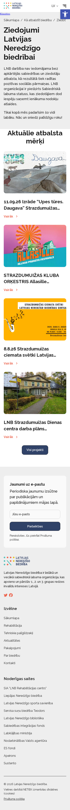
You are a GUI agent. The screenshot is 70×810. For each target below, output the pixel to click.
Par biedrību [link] (12, 655)
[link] (65, 14)
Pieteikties (35, 526)
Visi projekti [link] (35, 450)
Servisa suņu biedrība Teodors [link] (24, 710)
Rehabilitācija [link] (13, 625)
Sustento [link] (10, 763)
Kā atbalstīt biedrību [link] (38, 20)
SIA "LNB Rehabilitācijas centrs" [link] (25, 688)
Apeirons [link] (10, 756)
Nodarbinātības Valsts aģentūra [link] (25, 740)
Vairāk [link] (8, 216)
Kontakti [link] (9, 663)
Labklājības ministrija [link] (18, 733)
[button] (55, 6)
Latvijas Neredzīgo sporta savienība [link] (28, 703)
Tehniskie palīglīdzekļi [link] (18, 633)
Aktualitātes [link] (12, 640)
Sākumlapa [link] (11, 20)
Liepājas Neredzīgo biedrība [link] (23, 696)
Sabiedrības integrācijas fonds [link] (24, 726)
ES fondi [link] (9, 748)
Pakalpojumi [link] (12, 648)
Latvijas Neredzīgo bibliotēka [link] (24, 718)
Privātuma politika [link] (14, 798)
